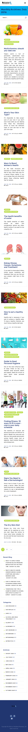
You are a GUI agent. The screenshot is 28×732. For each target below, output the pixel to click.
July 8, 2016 (7, 542)
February (10, 675)
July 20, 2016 (8, 282)
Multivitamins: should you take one (14, 50)
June (9, 661)
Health (7, 39)
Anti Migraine (10, 630)
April (9, 668)
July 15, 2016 (7, 380)
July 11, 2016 (7, 495)
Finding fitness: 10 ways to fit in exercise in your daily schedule (12, 424)
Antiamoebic (10, 633)
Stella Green (18, 133)
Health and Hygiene (11, 211)
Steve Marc (17, 83)
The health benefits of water (13, 217)
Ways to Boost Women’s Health (11, 164)
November (11, 686)
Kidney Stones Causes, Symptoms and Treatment (12, 265)
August (10, 653)
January (10, 679)
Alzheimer (9, 626)
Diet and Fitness (10, 412)
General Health (10, 307)
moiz (15, 542)
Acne (6, 471)
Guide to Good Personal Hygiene (12, 362)
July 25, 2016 (8, 184)
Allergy (8, 622)
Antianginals (10, 637)
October (10, 690)
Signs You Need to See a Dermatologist (13, 479)
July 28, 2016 (8, 83)
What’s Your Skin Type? (11, 114)
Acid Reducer (10, 606)
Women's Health (17, 158)
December (10, 683)
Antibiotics (9, 641)
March (9, 672)
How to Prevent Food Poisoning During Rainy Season (13, 583)
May (9, 664)
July (9, 657)
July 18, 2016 (7, 327)
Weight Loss (9, 416)
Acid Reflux (9, 609)
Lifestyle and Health (11, 41)
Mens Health (9, 44)
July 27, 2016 (8, 133)
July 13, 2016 (7, 446)
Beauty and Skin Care (11, 108)
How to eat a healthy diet (13, 313)
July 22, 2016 (8, 233)
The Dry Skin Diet (12, 525)
